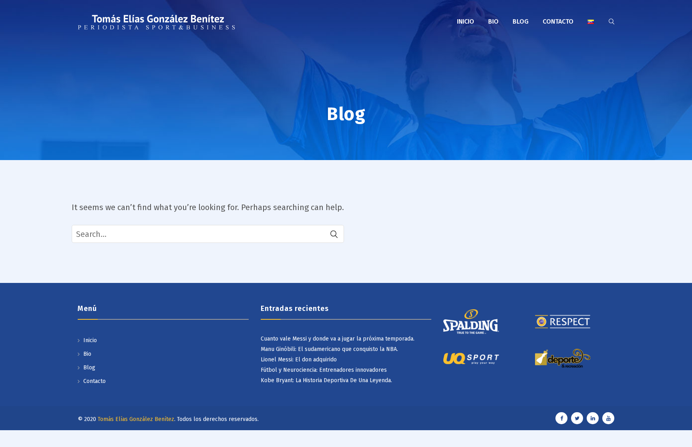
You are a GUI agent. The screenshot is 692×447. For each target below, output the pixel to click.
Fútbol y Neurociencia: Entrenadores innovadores (324, 370)
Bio (493, 21)
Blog (521, 21)
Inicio (465, 21)
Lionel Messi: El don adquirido (299, 359)
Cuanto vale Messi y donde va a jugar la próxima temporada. (337, 338)
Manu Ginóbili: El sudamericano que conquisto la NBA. (329, 349)
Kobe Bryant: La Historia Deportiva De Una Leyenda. (326, 380)
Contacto (558, 21)
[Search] (334, 234)
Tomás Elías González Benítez (136, 419)
